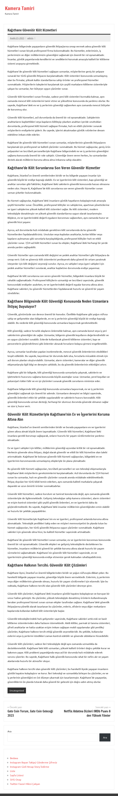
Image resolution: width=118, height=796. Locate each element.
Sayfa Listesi (17, 775)
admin (30, 38)
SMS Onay (15, 779)
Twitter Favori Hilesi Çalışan (25, 783)
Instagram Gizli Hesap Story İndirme (29, 766)
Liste (12, 770)
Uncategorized (17, 690)
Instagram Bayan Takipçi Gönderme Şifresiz (33, 762)
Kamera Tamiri (19, 8)
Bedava (14, 758)
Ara (9, 731)
